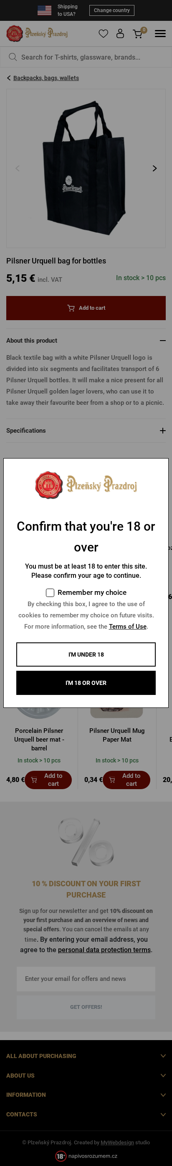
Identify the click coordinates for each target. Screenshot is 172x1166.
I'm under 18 (86, 654)
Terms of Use (128, 626)
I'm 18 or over (86, 683)
